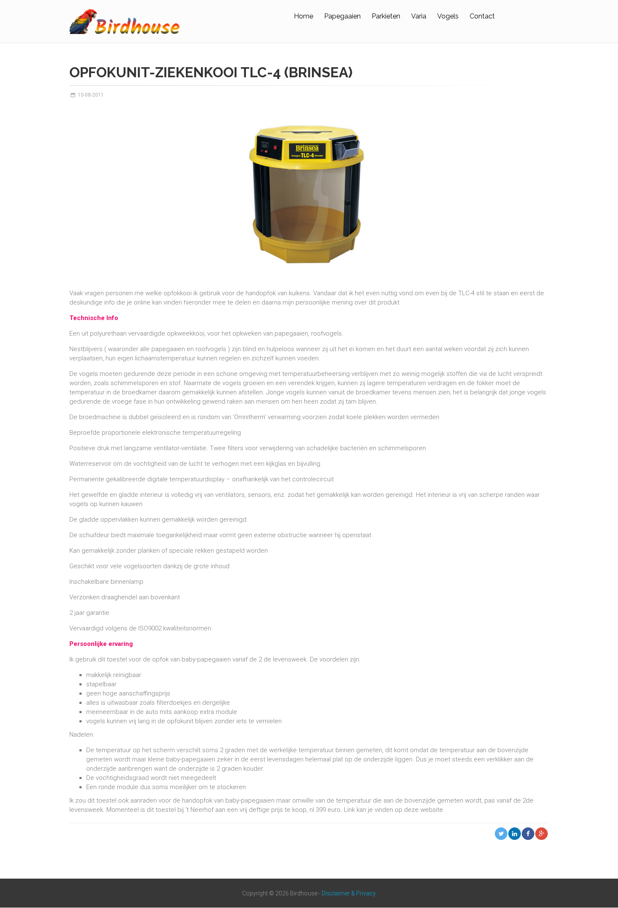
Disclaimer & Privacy (349, 893)
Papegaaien (342, 16)
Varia (418, 16)
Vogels (448, 16)
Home (303, 16)
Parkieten (386, 16)
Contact (482, 16)
